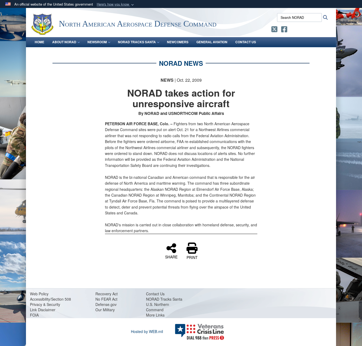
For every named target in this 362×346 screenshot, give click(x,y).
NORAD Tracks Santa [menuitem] (137, 42)
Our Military (105, 309)
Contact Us (155, 293)
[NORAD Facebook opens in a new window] (284, 30)
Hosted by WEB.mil (147, 331)
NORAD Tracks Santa (164, 299)
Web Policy (39, 293)
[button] (116, 4)
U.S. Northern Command (157, 307)
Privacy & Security (45, 304)
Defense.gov (106, 304)
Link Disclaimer (42, 309)
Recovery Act (106, 293)
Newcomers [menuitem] (177, 42)
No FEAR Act (106, 299)
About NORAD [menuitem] (64, 42)
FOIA (34, 315)
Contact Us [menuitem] (245, 42)
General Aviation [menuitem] (211, 42)
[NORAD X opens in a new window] (274, 30)
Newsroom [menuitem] (97, 42)
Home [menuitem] (39, 42)
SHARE (171, 256)
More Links (155, 315)
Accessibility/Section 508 (50, 299)
